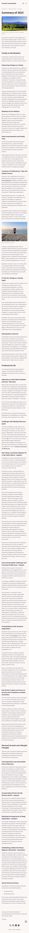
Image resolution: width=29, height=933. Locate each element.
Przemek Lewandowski (9, 3)
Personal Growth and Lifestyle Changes (14, 746)
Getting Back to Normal (10, 334)
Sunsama (15, 635)
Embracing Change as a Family (12, 65)
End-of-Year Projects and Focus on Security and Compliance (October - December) (14, 692)
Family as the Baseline (11, 53)
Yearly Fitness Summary (10, 883)
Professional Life (9, 365)
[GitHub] (13, 925)
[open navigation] (25, 3)
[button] (25, 921)
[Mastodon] (19, 925)
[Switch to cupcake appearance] (23, 3)
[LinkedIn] (16, 925)
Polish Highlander (6, 180)
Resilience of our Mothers (10, 111)
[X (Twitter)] (10, 925)
